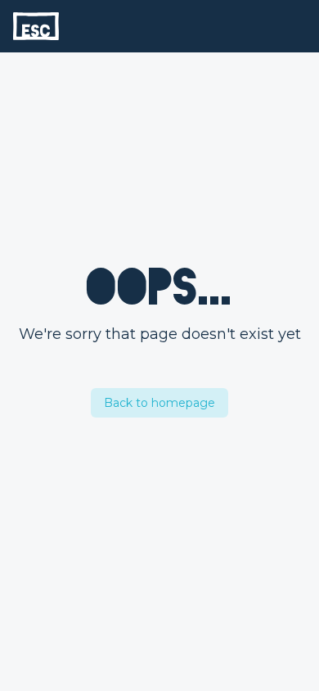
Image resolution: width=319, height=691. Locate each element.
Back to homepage (159, 402)
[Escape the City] (36, 26)
